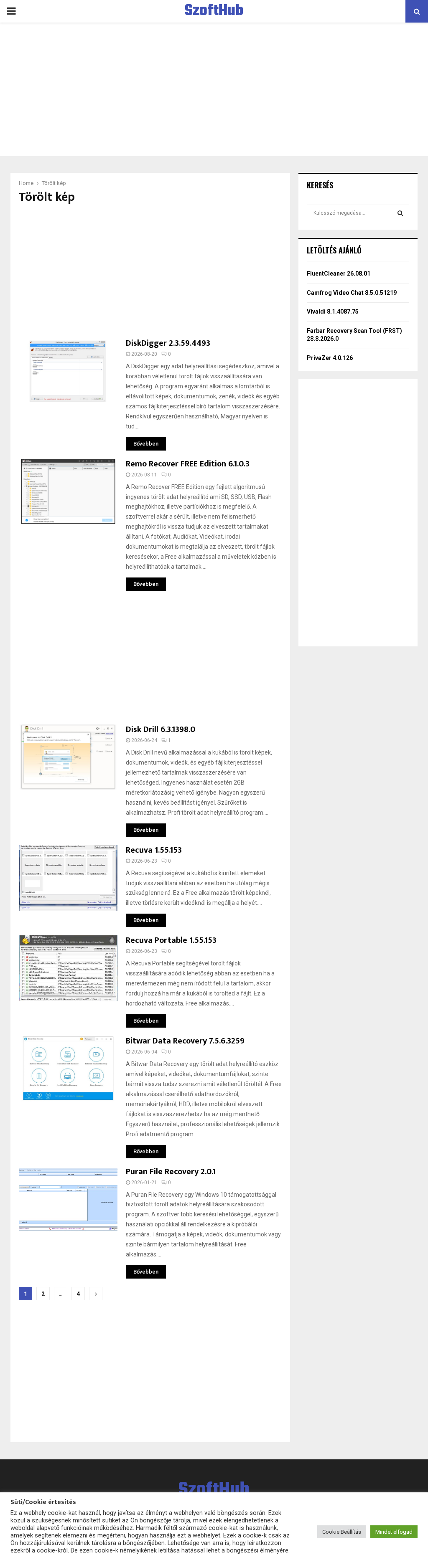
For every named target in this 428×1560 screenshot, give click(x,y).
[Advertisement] (214, 89)
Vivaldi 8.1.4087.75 (333, 311)
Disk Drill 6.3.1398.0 (160, 729)
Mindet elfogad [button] (394, 1532)
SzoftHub (214, 11)
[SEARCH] (400, 213)
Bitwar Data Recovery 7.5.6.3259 (185, 1041)
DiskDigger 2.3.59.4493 (168, 343)
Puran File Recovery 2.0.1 (171, 1172)
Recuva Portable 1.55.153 (171, 940)
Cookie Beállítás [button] (341, 1532)
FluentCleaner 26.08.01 (338, 273)
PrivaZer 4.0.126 (330, 358)
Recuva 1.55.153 (154, 850)
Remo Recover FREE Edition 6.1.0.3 (188, 464)
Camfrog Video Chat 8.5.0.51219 (352, 292)
